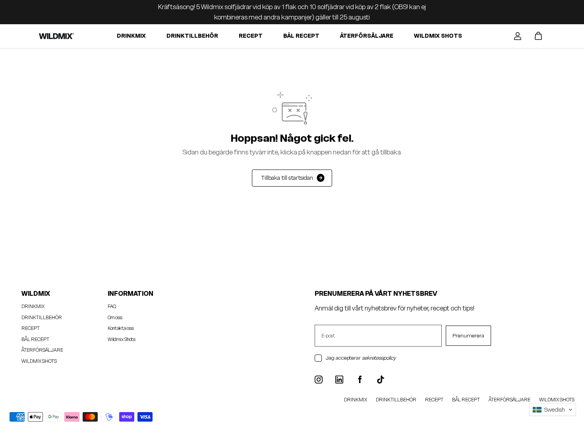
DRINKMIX (131, 35)
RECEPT (251, 35)
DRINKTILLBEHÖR (192, 35)
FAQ (112, 306)
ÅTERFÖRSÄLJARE (366, 35)
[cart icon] (538, 36)
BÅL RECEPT (301, 35)
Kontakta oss (121, 328)
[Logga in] (517, 36)
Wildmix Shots (121, 339)
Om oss (115, 317)
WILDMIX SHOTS (438, 35)
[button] (552, 409)
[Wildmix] (56, 36)
